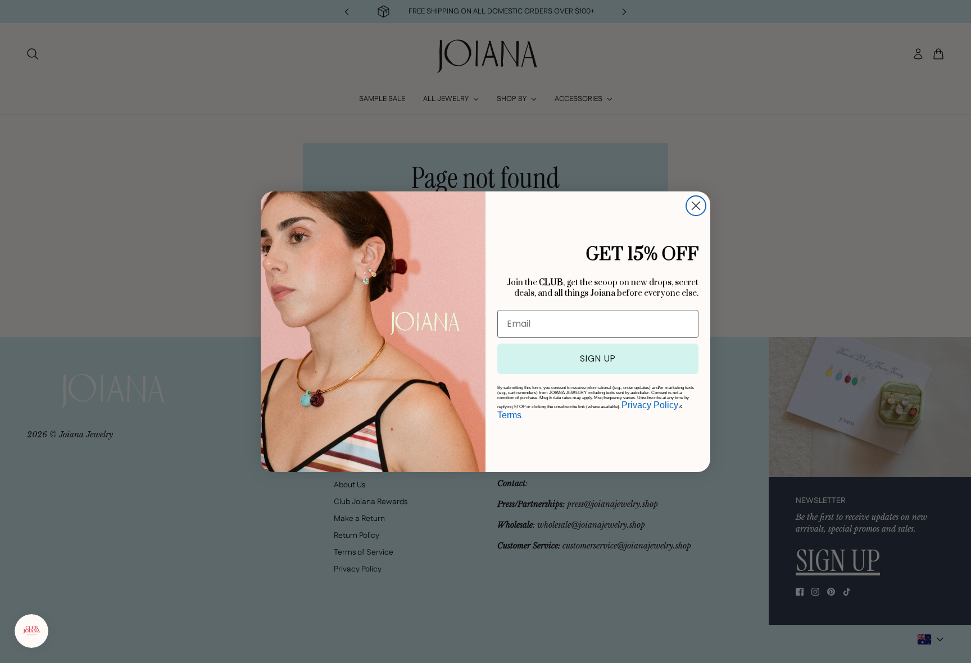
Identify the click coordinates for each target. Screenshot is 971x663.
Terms (509, 415)
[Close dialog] (696, 206)
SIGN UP (598, 358)
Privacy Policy (649, 405)
